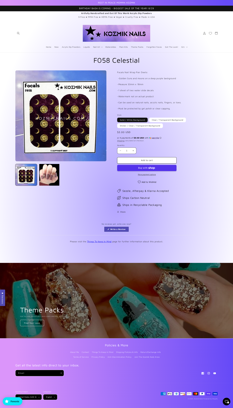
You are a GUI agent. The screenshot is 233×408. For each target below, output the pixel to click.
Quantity (120, 145)
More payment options (147, 174)
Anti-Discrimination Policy (120, 357)
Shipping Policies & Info (127, 352)
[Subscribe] (61, 373)
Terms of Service (81, 357)
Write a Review (119, 230)
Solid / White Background (132, 120)
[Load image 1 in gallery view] (26, 175)
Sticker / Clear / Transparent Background (140, 126)
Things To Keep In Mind (99, 241)
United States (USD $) (27, 397)
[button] (18, 33)
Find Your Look (32, 323)
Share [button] (123, 212)
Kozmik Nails (198, 399)
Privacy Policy (98, 357)
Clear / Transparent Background (167, 120)
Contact (85, 352)
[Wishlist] (210, 33)
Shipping (120, 141)
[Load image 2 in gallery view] (49, 175)
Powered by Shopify (210, 399)
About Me (74, 352)
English (49, 397)
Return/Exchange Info (151, 352)
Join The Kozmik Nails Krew (147, 357)
